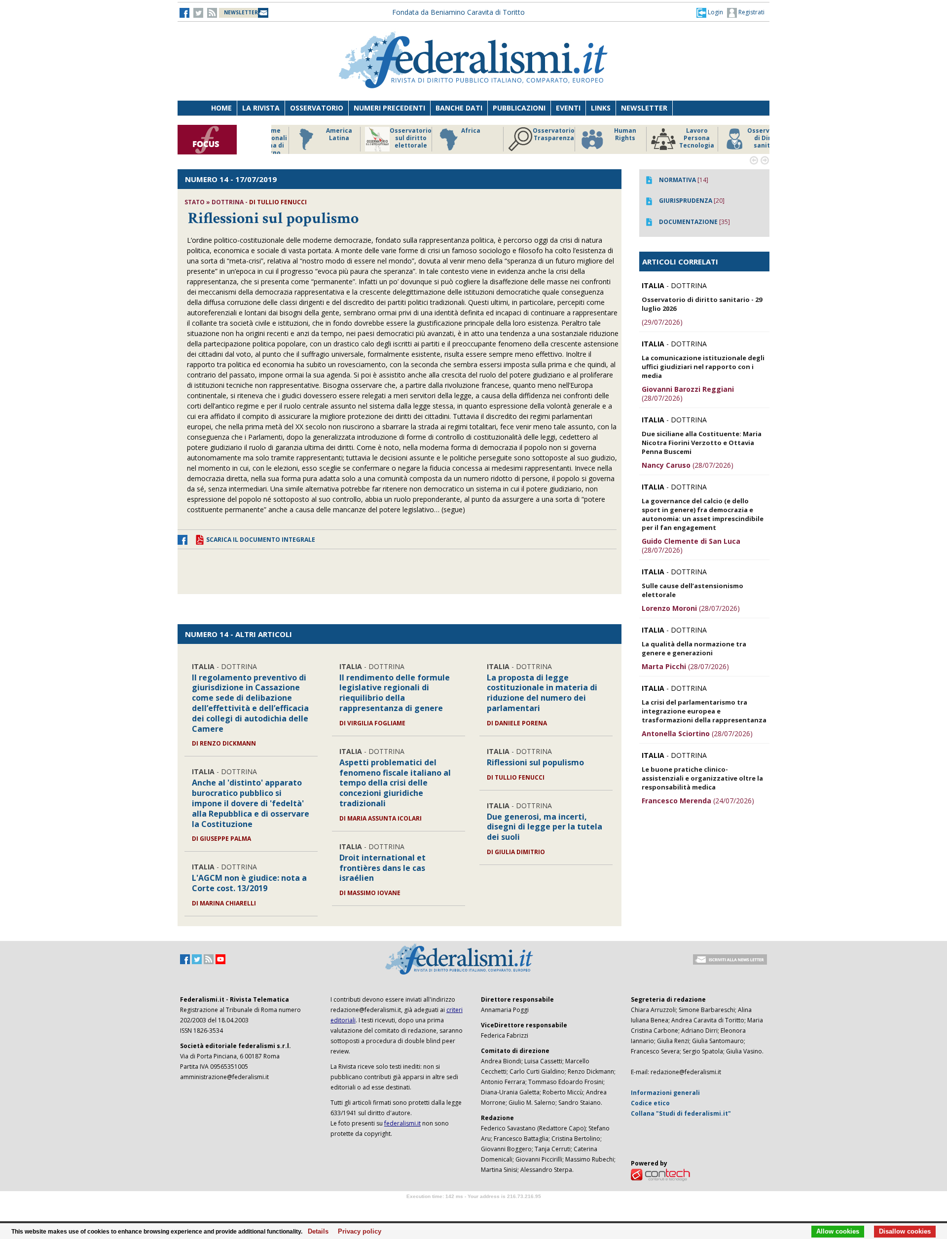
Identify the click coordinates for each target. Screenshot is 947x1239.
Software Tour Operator (473, 1207)
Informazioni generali (665, 1093)
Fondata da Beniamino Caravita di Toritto (458, 12)
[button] (709, 12)
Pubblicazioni (519, 108)
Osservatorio (316, 108)
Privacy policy (357, 1231)
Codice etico (650, 1103)
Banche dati (459, 108)
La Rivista (261, 108)
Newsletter (644, 108)
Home (221, 108)
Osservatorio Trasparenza (532, 134)
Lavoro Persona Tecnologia (675, 138)
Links (601, 108)
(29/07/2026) (662, 322)
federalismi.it (402, 1123)
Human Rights (604, 134)
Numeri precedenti (389, 108)
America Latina (318, 134)
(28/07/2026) (688, 393)
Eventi (568, 108)
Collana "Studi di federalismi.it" (681, 1113)
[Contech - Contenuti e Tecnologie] (660, 1174)
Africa (449, 131)
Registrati (751, 12)
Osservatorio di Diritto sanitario (747, 138)
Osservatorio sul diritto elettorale (389, 138)
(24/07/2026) (698, 800)
